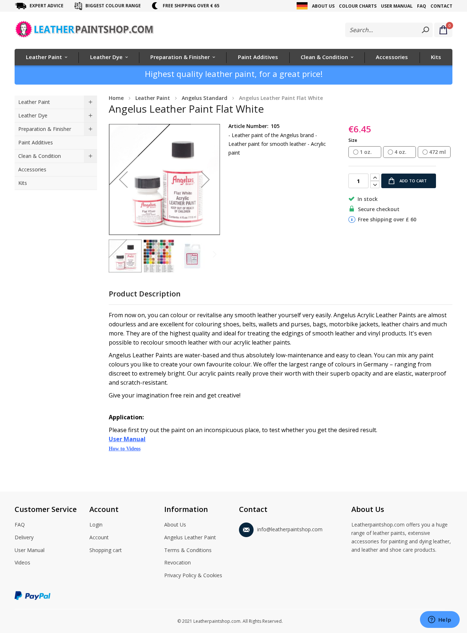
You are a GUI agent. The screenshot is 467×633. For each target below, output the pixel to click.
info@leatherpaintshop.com (290, 529)
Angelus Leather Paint (190, 537)
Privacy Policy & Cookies (193, 575)
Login (96, 524)
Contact (441, 6)
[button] (123, 179)
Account (99, 537)
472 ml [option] (437, 151)
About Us (323, 6)
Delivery (24, 537)
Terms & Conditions (188, 550)
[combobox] (389, 30)
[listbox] (400, 152)
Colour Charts (358, 6)
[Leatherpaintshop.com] (85, 31)
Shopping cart (105, 550)
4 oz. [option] (400, 151)
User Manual (397, 6)
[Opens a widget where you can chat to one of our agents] (440, 620)
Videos (22, 562)
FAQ (421, 6)
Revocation (177, 562)
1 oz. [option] (366, 151)
